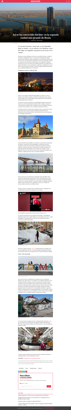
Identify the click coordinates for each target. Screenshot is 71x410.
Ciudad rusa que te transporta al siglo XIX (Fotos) (29, 401)
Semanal (22, 383)
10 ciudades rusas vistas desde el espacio (31, 358)
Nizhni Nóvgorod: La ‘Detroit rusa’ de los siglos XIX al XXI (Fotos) (33, 395)
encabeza (33, 248)
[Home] (2, 1)
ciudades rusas (33, 368)
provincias (21, 368)
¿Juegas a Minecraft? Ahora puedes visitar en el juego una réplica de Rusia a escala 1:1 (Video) (35, 404)
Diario (27, 383)
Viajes (29, 40)
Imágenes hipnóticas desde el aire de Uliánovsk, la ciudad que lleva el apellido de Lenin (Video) (34, 398)
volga (26, 368)
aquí (34, 408)
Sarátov (40, 368)
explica (50, 321)
